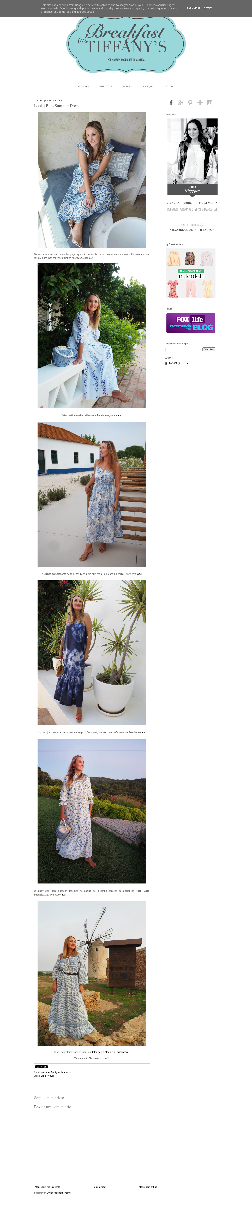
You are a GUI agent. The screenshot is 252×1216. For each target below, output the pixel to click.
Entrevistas (106, 86)
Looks (43, 1075)
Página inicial (99, 1186)
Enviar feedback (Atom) (59, 1192)
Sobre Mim (83, 86)
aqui (119, 415)
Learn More (193, 8)
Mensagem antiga (148, 1186)
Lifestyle (169, 86)
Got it (208, 8)
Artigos (127, 86)
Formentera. (122, 1052)
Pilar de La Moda (101, 1052)
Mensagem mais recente (47, 1186)
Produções (147, 86)
